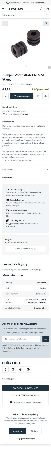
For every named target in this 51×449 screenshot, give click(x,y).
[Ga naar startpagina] (16, 8)
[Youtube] (28, 369)
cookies (21, 418)
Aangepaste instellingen (25, 438)
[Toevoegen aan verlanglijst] (38, 96)
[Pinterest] (21, 369)
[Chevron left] (5, 23)
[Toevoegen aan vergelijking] (45, 96)
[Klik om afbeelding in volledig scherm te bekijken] (46, 23)
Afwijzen (34, 431)
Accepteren (17, 431)
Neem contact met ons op (26, 249)
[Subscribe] (45, 339)
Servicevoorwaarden (26, 348)
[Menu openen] (3, 8)
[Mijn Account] (41, 8)
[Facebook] (5, 369)
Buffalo (29, 84)
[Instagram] (13, 369)
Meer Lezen (24, 114)
